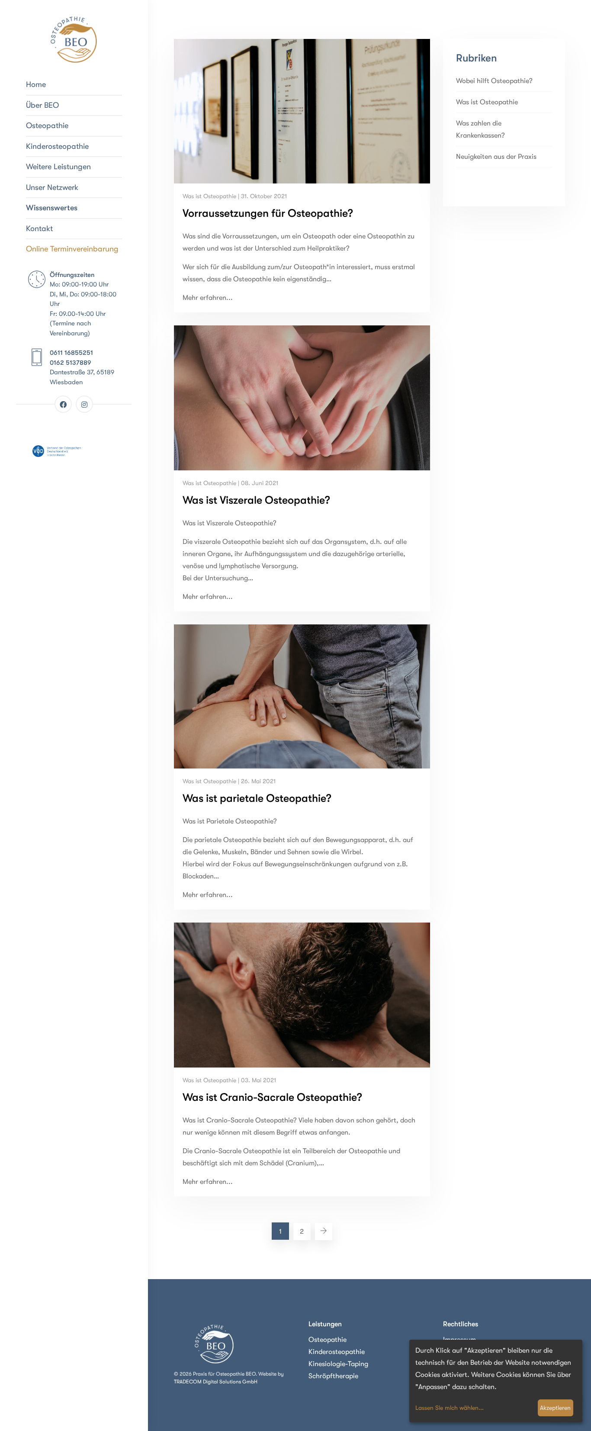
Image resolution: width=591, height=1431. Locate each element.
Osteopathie (47, 125)
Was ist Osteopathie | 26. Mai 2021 (229, 781)
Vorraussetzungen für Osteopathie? (268, 213)
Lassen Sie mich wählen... (449, 1407)
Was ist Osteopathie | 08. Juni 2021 (230, 482)
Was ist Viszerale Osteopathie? (256, 500)
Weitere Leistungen (58, 166)
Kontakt (39, 228)
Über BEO (42, 105)
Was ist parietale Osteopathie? (257, 798)
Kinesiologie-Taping (338, 1364)
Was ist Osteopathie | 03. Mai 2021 (229, 1080)
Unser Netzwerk (52, 187)
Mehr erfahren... (208, 298)
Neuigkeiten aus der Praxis (496, 157)
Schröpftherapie (333, 1376)
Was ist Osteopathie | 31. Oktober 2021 (235, 196)
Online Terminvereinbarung (72, 248)
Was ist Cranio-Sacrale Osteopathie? (272, 1097)
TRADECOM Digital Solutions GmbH (215, 1382)
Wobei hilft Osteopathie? (494, 81)
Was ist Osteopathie (487, 102)
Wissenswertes (51, 207)
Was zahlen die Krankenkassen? (480, 129)
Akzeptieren (555, 1407)
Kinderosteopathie (57, 146)
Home (36, 84)
